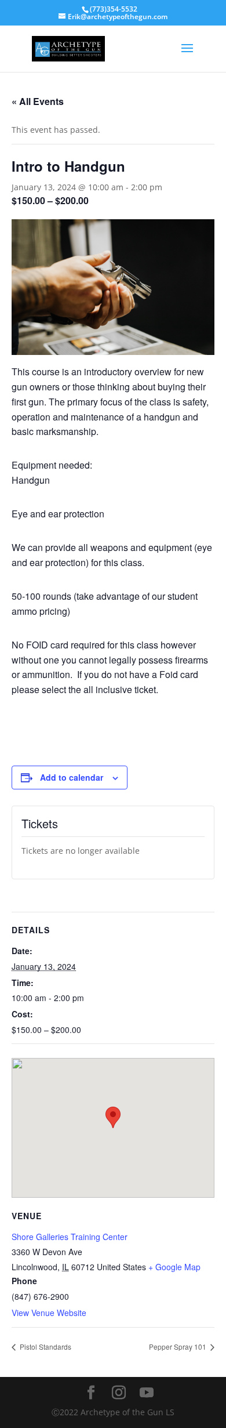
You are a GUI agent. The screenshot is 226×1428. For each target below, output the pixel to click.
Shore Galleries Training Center (69, 1236)
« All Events (38, 101)
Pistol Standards (44, 1346)
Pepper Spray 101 (178, 1346)
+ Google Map (174, 1267)
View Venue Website (49, 1312)
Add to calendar (71, 777)
